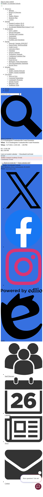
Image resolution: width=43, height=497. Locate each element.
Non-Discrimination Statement (18, 63)
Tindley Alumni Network (17, 71)
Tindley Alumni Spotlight (17, 72)
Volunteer (12, 51)
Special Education (14, 32)
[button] (8, 9)
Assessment (12, 36)
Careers (11, 20)
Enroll (7, 90)
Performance (13, 38)
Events (3, 156)
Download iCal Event (26, 154)
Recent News (13, 65)
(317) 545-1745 (11, 169)
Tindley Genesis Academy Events (11, 157)
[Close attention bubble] (39, 473)
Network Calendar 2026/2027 (18, 43)
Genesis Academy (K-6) (16, 25)
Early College (13, 30)
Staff (10, 14)
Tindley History (14, 16)
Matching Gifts (13, 83)
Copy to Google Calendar (9, 154)
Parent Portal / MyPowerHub (18, 45)
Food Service (13, 60)
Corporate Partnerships (16, 78)
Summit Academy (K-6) (16, 23)
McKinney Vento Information (18, 61)
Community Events (7, 159)
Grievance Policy (14, 49)
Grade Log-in (13, 47)
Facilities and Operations (16, 40)
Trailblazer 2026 (14, 85)
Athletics (11, 69)
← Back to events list (9, 163)
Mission (11, 10)
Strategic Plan (13, 18)
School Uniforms (14, 52)
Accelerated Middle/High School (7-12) (21, 27)
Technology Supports (15, 54)
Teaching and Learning (16, 34)
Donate (7, 89)
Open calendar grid (24, 163)
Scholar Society (14, 82)
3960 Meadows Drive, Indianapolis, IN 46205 (15, 167)
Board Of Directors (15, 12)
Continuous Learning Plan (17, 56)
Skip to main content (7, 2)
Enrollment (12, 58)
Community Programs (16, 80)
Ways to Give (13, 76)
